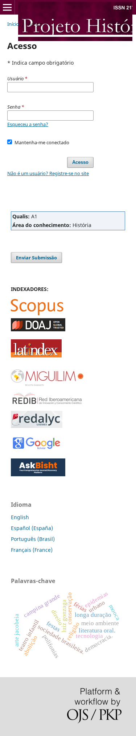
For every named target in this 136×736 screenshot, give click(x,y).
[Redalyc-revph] (36, 425)
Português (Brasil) (33, 538)
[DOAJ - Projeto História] (38, 329)
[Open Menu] (7, 7)
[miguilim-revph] (47, 384)
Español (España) (32, 528)
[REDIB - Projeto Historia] (47, 406)
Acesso (80, 162)
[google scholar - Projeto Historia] (36, 448)
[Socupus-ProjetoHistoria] (37, 313)
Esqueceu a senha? (27, 124)
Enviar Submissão (36, 257)
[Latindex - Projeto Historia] (36, 355)
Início (13, 24)
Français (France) (32, 549)
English (20, 517)
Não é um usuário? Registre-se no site (48, 173)
